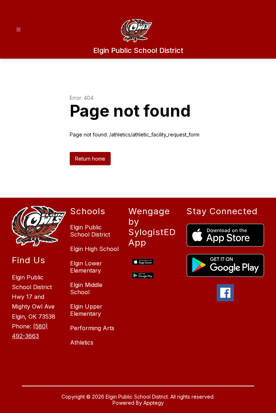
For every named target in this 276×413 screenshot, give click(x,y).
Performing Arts (92, 328)
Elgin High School (94, 248)
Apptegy (153, 403)
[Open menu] (18, 30)
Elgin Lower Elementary (86, 267)
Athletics (81, 342)
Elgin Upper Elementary (86, 310)
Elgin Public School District (90, 231)
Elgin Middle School (86, 288)
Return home (90, 159)
